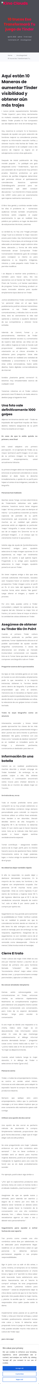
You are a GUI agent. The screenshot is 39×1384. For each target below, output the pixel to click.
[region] (19, 1364)
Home (10, 55)
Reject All (19, 1380)
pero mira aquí (8, 1339)
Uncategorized (25, 40)
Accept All (19, 1368)
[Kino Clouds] (15, 3)
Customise (19, 1374)
